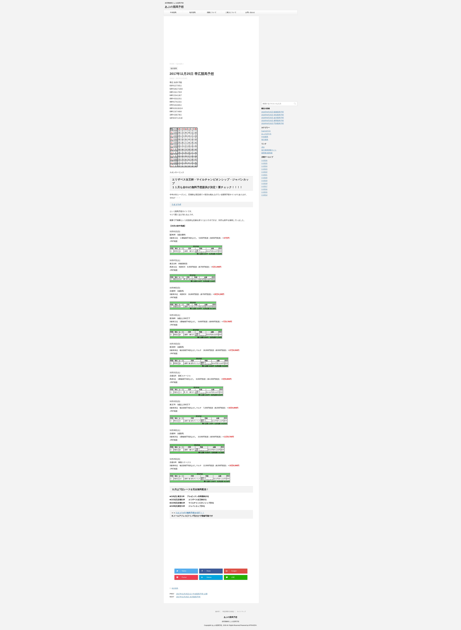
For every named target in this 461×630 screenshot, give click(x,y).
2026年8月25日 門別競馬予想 (272, 123)
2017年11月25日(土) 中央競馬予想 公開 (191, 594)
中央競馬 (173, 12)
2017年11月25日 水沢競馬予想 (188, 597)
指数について (211, 12)
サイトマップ (241, 611)
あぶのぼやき (266, 134)
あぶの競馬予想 (174, 6)
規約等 (217, 611)
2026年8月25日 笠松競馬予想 (272, 115)
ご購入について (230, 12)
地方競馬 (192, 12)
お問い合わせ (250, 12)
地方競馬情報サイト (268, 150)
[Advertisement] (211, 40)
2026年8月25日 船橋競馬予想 (272, 112)
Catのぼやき (266, 131)
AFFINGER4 (253, 625)
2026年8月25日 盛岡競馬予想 (272, 121)
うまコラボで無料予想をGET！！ (189, 513)
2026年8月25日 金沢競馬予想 (272, 118)
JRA (262, 147)
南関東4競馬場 (266, 153)
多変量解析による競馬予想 (230, 621)
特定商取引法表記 (228, 611)
